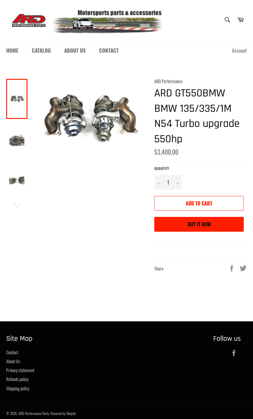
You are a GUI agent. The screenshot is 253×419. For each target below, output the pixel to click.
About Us (75, 50)
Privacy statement (20, 370)
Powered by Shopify (63, 413)
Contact (109, 50)
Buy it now (199, 224)
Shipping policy (17, 388)
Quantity (161, 168)
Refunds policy (17, 379)
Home (12, 50)
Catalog (41, 50)
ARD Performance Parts (34, 413)
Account (239, 50)
